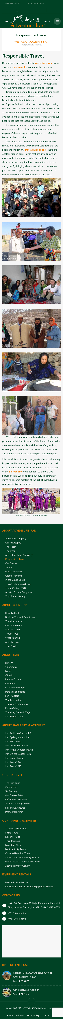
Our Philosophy (13, 542)
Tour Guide (11, 646)
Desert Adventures (15, 807)
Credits (46, 1015)
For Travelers (12, 695)
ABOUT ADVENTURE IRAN (34, 41)
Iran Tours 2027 (13, 766)
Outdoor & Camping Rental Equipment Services (30, 886)
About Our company (15, 538)
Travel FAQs (11, 633)
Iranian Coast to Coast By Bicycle (22, 857)
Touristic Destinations (16, 704)
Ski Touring (11, 791)
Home (16, 41)
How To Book (12, 613)
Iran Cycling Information (17, 737)
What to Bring (12, 637)
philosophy (20, 67)
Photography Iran (14, 811)
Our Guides (11, 563)
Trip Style (10, 550)
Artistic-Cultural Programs (18, 592)
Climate (9, 675)
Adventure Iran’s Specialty (19, 555)
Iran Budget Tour (14, 716)
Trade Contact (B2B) (15, 588)
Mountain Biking (13, 845)
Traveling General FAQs (17, 712)
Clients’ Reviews (13, 575)
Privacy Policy (33, 1015)
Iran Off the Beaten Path (18, 753)
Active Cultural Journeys (17, 803)
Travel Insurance (13, 621)
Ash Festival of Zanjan (26, 989)
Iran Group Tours (14, 758)
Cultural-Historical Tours (17, 853)
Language (10, 683)
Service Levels (12, 629)
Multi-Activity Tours (15, 849)
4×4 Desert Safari (14, 795)
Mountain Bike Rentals (16, 882)
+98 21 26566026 (17, 913)
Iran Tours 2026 (13, 762)
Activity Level (12, 642)
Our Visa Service (13, 625)
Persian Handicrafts (15, 691)
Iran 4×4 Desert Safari (16, 745)
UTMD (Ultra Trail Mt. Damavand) (22, 861)
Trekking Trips (12, 782)
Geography (11, 666)
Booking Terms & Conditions (20, 617)
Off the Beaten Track (16, 799)
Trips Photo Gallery (15, 596)
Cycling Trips (11, 787)
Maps (8, 671)
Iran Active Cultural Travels (19, 749)
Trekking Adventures (16, 828)
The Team (10, 546)
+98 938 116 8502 (17, 918)
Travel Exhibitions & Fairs (18, 584)
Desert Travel (12, 836)
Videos (8, 567)
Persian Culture (13, 679)
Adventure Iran (43, 63)
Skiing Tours (11, 832)
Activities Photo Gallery (17, 865)
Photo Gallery (12, 708)
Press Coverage (13, 571)
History (9, 662)
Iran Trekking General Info (18, 733)
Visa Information (13, 700)
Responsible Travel (15, 559)
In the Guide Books (15, 579)
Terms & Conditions (15, 1015)
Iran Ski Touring (13, 741)
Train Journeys (12, 840)
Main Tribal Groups (15, 687)
